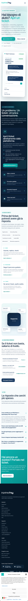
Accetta (14, 589)
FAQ (2, 517)
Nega (14, 592)
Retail (3, 506)
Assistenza (4, 523)
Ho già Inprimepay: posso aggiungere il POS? (12, 432)
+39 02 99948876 (21, 366)
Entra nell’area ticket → (10, 165)
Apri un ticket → (6, 291)
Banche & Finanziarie (6, 513)
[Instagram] (19, 572)
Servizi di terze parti (6, 544)
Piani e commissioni (6, 510)
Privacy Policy (15, 599)
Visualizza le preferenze (14, 596)
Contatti (3, 525)
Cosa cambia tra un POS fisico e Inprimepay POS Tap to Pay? (10, 413)
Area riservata (4, 530)
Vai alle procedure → (7, 274)
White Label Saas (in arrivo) (7, 515)
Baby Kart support (5, 553)
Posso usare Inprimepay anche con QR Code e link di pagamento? (12, 426)
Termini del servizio (6, 542)
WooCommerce (5, 508)
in (22, 571)
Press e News (4, 527)
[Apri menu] (25, 3)
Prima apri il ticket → (8, 380)
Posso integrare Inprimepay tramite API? (13, 437)
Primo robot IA (5, 555)
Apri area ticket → (7, 475)
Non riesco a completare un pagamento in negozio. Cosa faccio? (12, 442)
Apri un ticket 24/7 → (8, 39)
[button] (26, 574)
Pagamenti (4, 504)
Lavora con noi (5, 528)
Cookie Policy (9, 599)
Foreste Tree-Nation (6, 557)
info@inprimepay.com (20, 373)
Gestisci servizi (4, 585)
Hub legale (4, 540)
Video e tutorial (21, 39)
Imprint (20, 599)
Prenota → (23, 359)
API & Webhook (5, 511)
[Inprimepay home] (6, 3)
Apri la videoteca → (7, 258)
